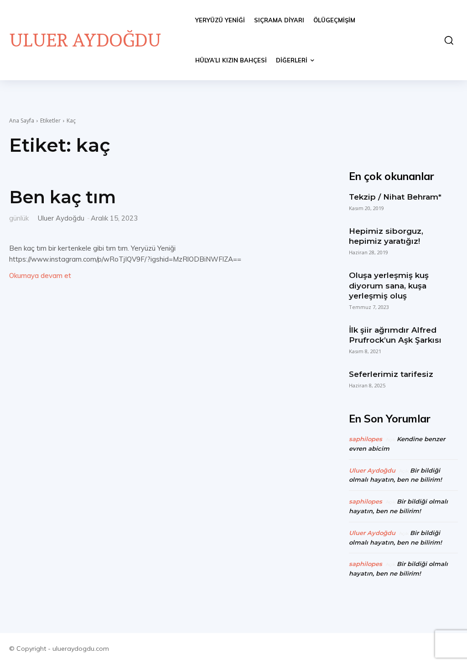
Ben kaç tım (62, 197)
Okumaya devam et (40, 275)
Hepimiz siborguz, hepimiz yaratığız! (386, 236)
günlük (19, 217)
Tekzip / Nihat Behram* (395, 196)
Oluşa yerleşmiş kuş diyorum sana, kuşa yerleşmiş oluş (389, 285)
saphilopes (365, 439)
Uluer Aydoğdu (61, 218)
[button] (446, 40)
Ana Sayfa (21, 120)
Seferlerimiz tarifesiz (391, 374)
